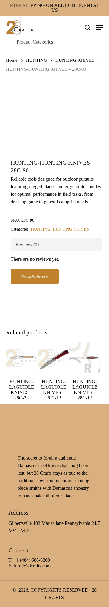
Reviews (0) (27, 244)
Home (12, 60)
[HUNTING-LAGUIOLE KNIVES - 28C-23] (21, 357)
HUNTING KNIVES (74, 60)
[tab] (56, 244)
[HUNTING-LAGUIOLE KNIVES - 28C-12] (84, 357)
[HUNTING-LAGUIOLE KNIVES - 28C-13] (53, 357)
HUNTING (36, 60)
